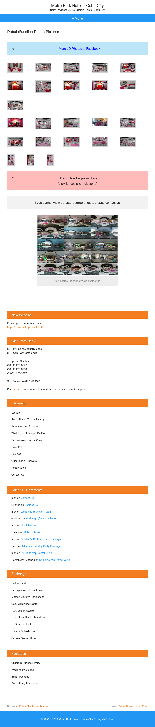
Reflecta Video (19, 583)
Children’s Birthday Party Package (41, 539)
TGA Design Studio (22, 610)
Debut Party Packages (24, 683)
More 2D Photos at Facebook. (80, 48)
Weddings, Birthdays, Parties (28, 433)
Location (16, 412)
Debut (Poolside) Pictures (34, 706)
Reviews (16, 454)
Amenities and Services (25, 426)
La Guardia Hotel (21, 624)
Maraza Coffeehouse (23, 631)
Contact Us (17, 474)
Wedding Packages (22, 670)
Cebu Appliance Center (24, 604)
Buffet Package (20, 676)
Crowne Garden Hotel (23, 638)
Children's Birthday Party (25, 663)
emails (16, 389)
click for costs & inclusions (77, 183)
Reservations (19, 467)
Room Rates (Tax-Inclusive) (27, 419)
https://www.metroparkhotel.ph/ (25, 327)
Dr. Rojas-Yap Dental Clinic (27, 440)
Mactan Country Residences (27, 597)
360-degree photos (79, 202)
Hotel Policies (19, 447)
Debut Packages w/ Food (133, 706)
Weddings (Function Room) (36, 511)
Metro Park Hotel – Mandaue (28, 617)
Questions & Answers (24, 461)
